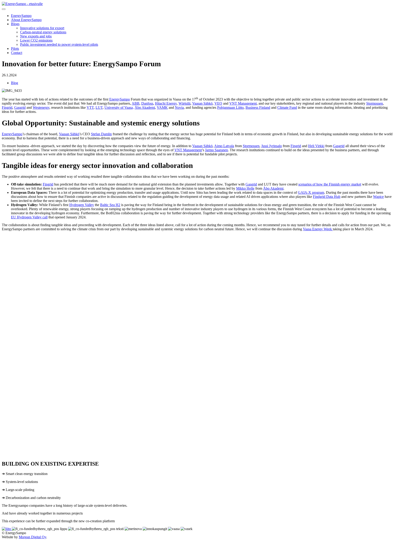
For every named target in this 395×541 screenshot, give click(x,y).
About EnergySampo (26, 20)
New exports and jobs (36, 36)
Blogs (15, 24)
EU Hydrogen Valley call (29, 217)
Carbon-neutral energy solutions (43, 32)
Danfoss (147, 103)
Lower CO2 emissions (36, 40)
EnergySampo (21, 16)
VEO (218, 103)
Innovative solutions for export (42, 28)
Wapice (378, 197)
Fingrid (7, 107)
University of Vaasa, (119, 107)
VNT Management (243, 103)
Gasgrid (20, 107)
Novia (179, 107)
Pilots (15, 48)
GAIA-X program (311, 192)
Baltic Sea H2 (110, 205)
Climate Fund (287, 107)
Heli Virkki (316, 146)
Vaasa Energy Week (318, 229)
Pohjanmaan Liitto (230, 107)
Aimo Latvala (224, 146)
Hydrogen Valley (81, 205)
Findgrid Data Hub (326, 197)
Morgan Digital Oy (32, 537)
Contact (16, 53)
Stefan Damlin (101, 134)
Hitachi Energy (166, 103)
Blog (14, 83)
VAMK (162, 107)
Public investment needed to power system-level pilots (59, 44)
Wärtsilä (184, 103)
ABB (135, 103)
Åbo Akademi (145, 107)
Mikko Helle (245, 188)
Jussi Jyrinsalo (271, 146)
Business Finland (258, 107)
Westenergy (41, 107)
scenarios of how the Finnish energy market (329, 184)
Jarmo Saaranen (216, 150)
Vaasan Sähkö (202, 103)
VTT (90, 107)
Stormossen (374, 103)
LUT (99, 107)
